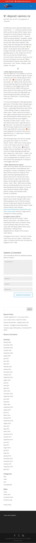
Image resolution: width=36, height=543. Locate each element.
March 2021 (7, 391)
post (5, 482)
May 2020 (6, 402)
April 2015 (6, 469)
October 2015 (7, 464)
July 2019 (6, 412)
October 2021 (7, 375)
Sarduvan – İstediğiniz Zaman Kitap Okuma (16, 325)
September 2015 (8, 466)
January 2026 (7, 342)
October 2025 (7, 350)
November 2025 (8, 348)
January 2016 (7, 456)
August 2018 (7, 423)
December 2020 (8, 393)
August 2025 (7, 356)
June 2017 (6, 442)
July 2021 (6, 383)
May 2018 (6, 429)
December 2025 (8, 345)
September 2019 (8, 407)
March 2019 (7, 415)
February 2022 (8, 366)
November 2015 (8, 461)
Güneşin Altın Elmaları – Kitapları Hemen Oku (16, 322)
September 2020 (8, 396)
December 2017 (8, 434)
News (5, 479)
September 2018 (8, 420)
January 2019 (7, 418)
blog (5, 476)
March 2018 (7, 431)
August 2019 (7, 410)
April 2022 (6, 364)
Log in (5, 492)
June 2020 (6, 399)
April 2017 (6, 445)
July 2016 (6, 450)
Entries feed (7, 494)
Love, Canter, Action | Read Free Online (15, 320)
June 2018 (6, 426)
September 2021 (8, 377)
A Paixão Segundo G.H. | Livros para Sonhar (16, 317)
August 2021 (7, 380)
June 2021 (6, 385)
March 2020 (7, 404)
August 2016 (7, 448)
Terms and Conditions (10, 515)
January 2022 (7, 369)
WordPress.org (8, 500)
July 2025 (6, 358)
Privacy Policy (7, 505)
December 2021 (8, 372)
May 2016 (6, 453)
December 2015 (8, 458)
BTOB (7, 19)
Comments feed (8, 497)
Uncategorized (23, 19)
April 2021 (6, 388)
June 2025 (6, 361)
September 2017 (8, 439)
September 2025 (8, 353)
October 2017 (7, 437)
